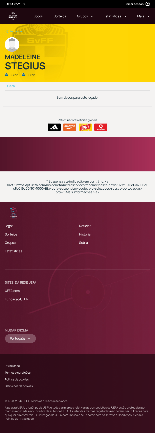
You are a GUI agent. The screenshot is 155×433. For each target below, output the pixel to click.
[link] (38, 16)
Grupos (10, 242)
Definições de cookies (19, 386)
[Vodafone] (100, 127)
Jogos (9, 226)
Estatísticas (13, 251)
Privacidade (12, 366)
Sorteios (11, 234)
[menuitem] (38, 16)
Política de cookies (17, 379)
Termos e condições (17, 372)
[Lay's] (85, 127)
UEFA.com (12, 290)
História (85, 234)
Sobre (83, 242)
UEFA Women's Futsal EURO (13, 16)
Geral (11, 86)
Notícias (85, 226)
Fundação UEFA (16, 299)
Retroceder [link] (16, 31)
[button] (84, 16)
